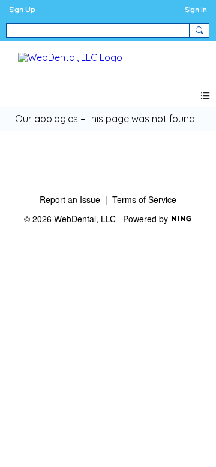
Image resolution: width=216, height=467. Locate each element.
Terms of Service (144, 199)
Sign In (196, 9)
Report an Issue (70, 199)
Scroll (186, 438)
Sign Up (22, 9)
